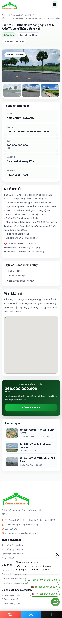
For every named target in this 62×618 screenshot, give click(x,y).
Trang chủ (6, 15)
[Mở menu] (55, 4)
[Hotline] (10, 614)
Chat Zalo (31, 614)
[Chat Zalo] (31, 614)
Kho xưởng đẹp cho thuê (13, 549)
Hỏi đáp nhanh (31, 407)
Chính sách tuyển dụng (12, 603)
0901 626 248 (11, 529)
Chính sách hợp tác (10, 599)
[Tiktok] (51, 614)
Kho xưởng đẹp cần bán (12, 545)
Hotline (10, 614)
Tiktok (51, 614)
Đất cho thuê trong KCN (22, 15)
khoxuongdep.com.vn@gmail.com (20, 533)
